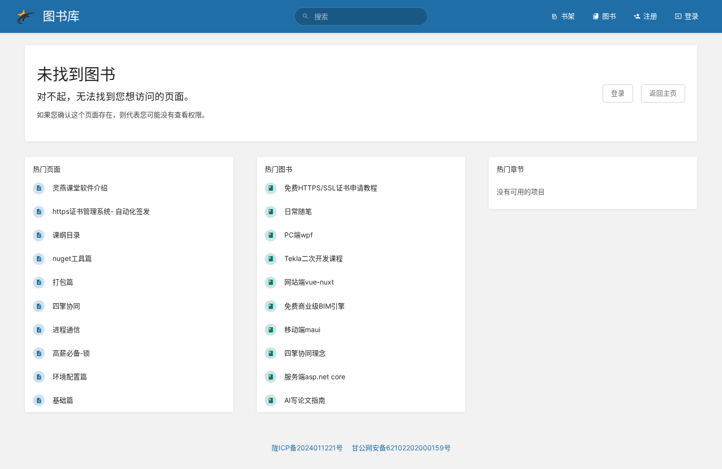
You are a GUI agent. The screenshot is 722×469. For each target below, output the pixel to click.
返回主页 (663, 93)
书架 (568, 16)
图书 (609, 16)
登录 (691, 16)
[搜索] (305, 16)
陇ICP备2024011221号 (307, 447)
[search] (361, 16)
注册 (650, 16)
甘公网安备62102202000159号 (401, 447)
